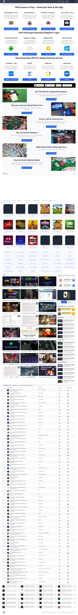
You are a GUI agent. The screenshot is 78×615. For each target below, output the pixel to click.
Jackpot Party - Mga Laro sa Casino (58, 247)
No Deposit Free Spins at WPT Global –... (17, 445)
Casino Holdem (33, 247)
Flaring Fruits (8, 231)
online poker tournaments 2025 (16, 569)
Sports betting (45, 256)
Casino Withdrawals (67, 366)
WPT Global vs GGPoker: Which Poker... (17, 497)
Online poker (33, 263)
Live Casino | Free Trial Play (67, 13)
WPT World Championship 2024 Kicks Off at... (18, 549)
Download (72, 1)
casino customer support (14, 573)
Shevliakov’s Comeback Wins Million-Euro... (18, 519)
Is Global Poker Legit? (14, 477)
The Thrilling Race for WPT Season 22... (17, 555)
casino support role (13, 582)
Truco (20, 215)
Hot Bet (32, 215)
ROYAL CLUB (45, 247)
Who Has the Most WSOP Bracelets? (17, 493)
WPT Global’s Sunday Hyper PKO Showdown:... (19, 474)
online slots (12, 420)
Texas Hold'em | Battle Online (29, 13)
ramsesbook (33, 231)
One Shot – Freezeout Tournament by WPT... (18, 396)
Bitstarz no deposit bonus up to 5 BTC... (17, 454)
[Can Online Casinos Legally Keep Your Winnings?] (60, 365)
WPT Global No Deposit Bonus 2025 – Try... (18, 562)
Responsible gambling (45, 259)
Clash (70, 215)
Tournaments (20, 263)
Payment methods (20, 267)
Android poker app (13, 547)
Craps (70, 256)
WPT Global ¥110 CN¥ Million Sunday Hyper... (18, 406)
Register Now (48, 38)
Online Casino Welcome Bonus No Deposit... (18, 575)
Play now (73, 309)
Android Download (11, 38)
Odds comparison (57, 263)
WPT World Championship (15, 550)
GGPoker (11, 553)
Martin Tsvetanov (13, 449)
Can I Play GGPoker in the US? (15, 552)
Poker (67, 1)
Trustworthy (74, 370)
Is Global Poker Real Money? (15, 393)
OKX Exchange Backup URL (67, 38)
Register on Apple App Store (30, 38)
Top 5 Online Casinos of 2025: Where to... (18, 402)
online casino (12, 576)
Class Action (75, 374)
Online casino (8, 252)
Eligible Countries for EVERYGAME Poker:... (18, 487)
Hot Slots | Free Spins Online (48, 13)
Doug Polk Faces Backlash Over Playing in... (18, 441)
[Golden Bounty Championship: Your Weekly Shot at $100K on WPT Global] (60, 381)
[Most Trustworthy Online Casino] (60, 369)
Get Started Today (51, 99)
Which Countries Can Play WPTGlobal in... (18, 422)
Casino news (57, 267)
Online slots (57, 256)
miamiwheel (45, 231)
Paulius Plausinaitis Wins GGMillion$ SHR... (18, 484)
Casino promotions (69, 263)
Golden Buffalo (8, 215)
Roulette (57, 252)
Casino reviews (70, 259)
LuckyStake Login (75, 329)
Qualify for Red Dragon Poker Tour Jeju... (17, 510)
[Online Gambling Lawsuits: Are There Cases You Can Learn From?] (60, 373)
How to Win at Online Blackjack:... (16, 526)
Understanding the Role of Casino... (17, 581)
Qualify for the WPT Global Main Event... (17, 558)
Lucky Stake (72, 325)
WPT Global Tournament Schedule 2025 (17, 529)
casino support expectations (15, 534)
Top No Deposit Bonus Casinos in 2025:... (18, 435)
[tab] (6, 200)
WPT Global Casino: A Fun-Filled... (16, 461)
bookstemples (57, 231)
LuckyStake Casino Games (67, 333)
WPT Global (65, 382)
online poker (12, 400)
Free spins (8, 267)
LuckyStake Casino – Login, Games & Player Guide (58, 612)
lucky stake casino (8, 271)
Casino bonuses (8, 259)
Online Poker (70, 378)
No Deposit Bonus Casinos (15, 436)
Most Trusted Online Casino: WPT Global (17, 458)
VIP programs (20, 259)
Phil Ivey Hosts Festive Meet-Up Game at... (18, 438)
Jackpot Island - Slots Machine (70, 247)
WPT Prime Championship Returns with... (18, 464)
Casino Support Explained (67, 321)
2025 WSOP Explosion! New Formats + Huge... (18, 409)
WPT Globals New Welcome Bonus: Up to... (18, 480)
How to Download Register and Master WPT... (18, 500)
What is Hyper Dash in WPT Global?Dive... (18, 539)
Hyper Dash (12, 540)
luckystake (32, 271)
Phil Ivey (11, 439)
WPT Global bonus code (14, 469)
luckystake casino (45, 271)
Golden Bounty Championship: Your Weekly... (18, 506)
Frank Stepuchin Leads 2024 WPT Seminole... (18, 432)
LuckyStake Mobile (66, 337)
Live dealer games (20, 256)
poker (11, 485)
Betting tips (45, 263)
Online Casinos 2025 (14, 404)
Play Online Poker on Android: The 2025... (18, 545)
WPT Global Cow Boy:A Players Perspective (18, 516)
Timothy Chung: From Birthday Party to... (18, 428)
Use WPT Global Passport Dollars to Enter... (18, 578)
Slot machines (33, 252)
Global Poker (12, 394)
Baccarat (20, 247)
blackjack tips (12, 527)
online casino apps (13, 391)
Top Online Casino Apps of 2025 (16, 389)
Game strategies (8, 263)
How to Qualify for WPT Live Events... (17, 415)
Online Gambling (69, 370)
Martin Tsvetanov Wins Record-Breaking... (18, 448)
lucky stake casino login (58, 271)
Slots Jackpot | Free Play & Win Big (11, 13)
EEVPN (30, 63)
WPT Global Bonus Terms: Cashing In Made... (18, 536)
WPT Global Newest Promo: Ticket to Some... (18, 451)
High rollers (57, 259)
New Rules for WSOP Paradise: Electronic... (18, 513)
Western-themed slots (14, 517)
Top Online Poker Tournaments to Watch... (18, 568)
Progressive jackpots (33, 256)
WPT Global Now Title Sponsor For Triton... (18, 565)
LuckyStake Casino (66, 325)
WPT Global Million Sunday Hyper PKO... (17, 523)
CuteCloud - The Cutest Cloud (11, 63)
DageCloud (67, 63)
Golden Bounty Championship (72, 382)
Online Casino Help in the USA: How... (17, 532)
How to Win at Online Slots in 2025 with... (18, 419)
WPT (11, 430)
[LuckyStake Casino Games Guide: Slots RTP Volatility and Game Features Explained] (60, 332)
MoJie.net (48, 63)
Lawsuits (70, 374)
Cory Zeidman (12, 472)
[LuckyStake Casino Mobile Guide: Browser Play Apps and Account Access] (60, 336)
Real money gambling (70, 267)
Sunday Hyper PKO (13, 475)
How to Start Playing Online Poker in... (17, 399)
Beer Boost (45, 215)
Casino (59, 1)
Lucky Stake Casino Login (67, 329)
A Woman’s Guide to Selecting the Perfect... (18, 425)
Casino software (33, 267)
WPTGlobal (65, 378)
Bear (58, 215)
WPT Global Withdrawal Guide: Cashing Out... (18, 503)
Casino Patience (69, 231)
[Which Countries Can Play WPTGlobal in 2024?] (60, 377)
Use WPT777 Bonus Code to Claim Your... (17, 467)
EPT (10, 491)
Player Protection (73, 366)
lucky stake (20, 271)
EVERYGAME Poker (13, 488)
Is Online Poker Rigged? (14, 542)
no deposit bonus (13, 456)
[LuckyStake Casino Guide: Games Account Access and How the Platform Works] (60, 324)
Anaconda (20, 231)
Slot (63, 1)
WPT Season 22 (13, 556)
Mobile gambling (33, 259)
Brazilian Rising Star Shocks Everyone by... (18, 490)
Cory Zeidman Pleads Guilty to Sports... (17, 471)
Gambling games (20, 252)
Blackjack (45, 252)
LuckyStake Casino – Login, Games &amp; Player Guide (14, 4)
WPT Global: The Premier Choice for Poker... (18, 412)
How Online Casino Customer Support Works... (19, 571)
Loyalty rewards (45, 267)
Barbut (8, 247)
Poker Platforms (74, 378)
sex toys (11, 426)
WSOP (11, 410)
